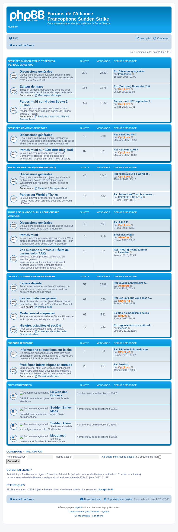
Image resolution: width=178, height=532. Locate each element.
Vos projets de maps (49, 95)
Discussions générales (36, 71)
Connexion (14, 451)
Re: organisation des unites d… (133, 325)
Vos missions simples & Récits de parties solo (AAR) (44, 251)
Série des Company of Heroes (27, 128)
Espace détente (30, 283)
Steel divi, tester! (124, 234)
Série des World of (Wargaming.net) (32, 167)
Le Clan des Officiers (58, 393)
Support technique (20, 343)
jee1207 (122, 315)
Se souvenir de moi (147, 456)
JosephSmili (105, 489)
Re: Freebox (121, 364)
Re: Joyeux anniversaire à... (130, 282)
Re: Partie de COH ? (126, 149)
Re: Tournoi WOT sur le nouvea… (134, 194)
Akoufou (123, 237)
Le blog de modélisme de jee (131, 313)
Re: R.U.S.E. (121, 222)
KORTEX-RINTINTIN (130, 197)
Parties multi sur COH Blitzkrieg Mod (46, 150)
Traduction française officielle (83, 511)
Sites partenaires (20, 385)
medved (122, 328)
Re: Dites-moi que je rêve (129, 71)
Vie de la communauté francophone (31, 276)
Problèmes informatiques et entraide (46, 365)
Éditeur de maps (31, 86)
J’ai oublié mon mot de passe (118, 456)
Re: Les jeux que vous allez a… (133, 298)
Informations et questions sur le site (46, 350)
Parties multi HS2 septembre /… (133, 101)
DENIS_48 (124, 300)
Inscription (34, 451)
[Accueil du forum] (28, 15)
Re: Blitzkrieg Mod (125, 134)
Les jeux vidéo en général (38, 298)
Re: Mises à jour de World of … (132, 173)
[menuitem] (13, 38)
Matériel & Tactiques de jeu (53, 188)
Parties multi (29, 235)
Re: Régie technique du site (131, 349)
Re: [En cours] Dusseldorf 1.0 (132, 86)
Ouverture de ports (49, 376)
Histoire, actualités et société (40, 325)
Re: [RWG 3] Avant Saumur (130, 249)
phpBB (78, 507)
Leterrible (123, 252)
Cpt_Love (124, 89)
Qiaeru (106, 511)
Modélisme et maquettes (37, 313)
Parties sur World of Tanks (39, 194)
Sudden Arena (60, 423)
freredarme (124, 74)
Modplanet (57, 435)
